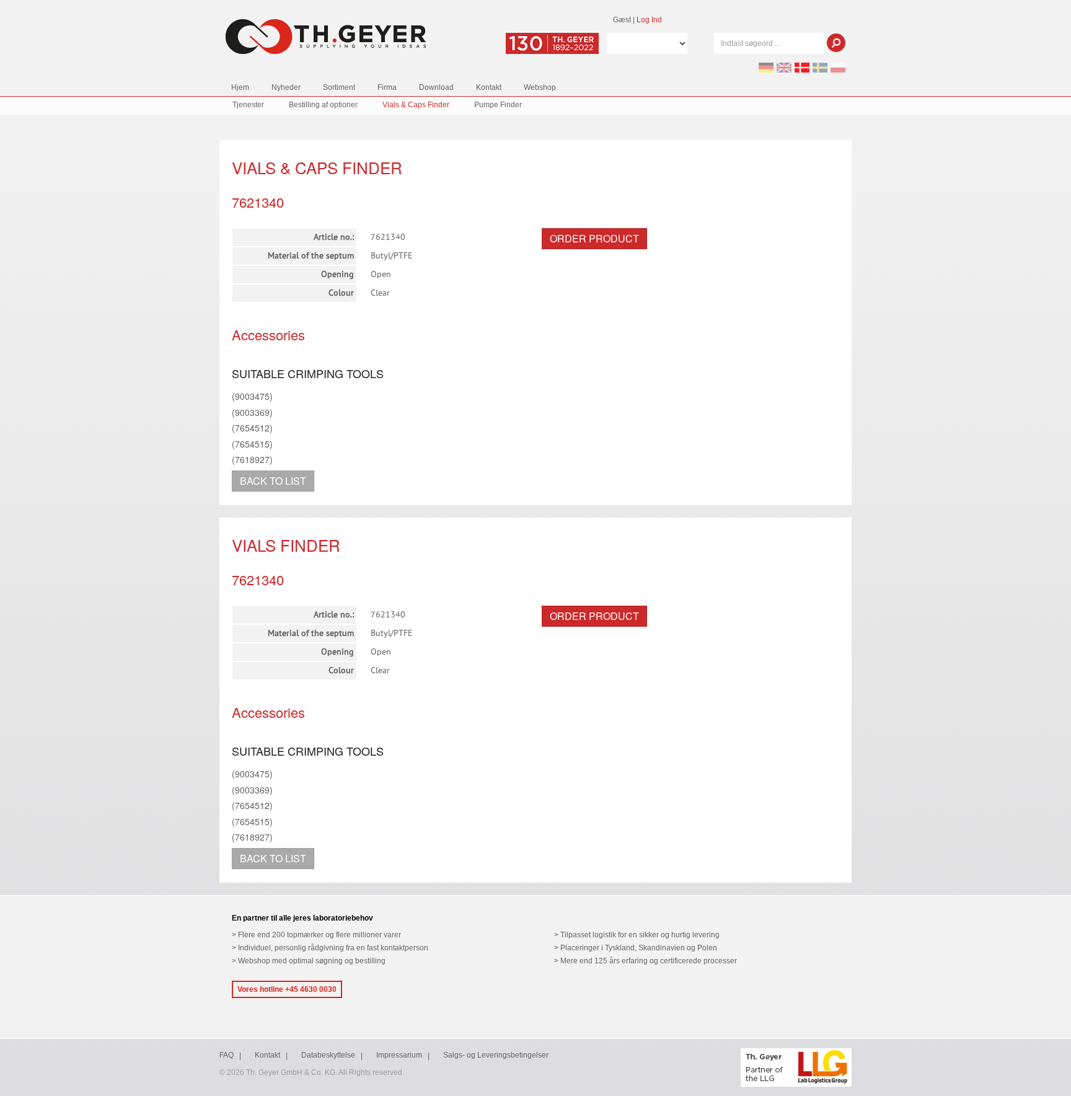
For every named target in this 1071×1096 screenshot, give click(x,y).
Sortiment (339, 87)
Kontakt (488, 87)
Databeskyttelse (328, 1055)
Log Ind (649, 19)
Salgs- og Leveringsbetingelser (496, 1055)
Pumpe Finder (498, 104)
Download (436, 87)
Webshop (540, 87)
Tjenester (248, 104)
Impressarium (399, 1055)
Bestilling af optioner (323, 104)
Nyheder (286, 87)
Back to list (273, 481)
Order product (594, 238)
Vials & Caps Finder (415, 104)
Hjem (240, 87)
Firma (387, 87)
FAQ (226, 1055)
